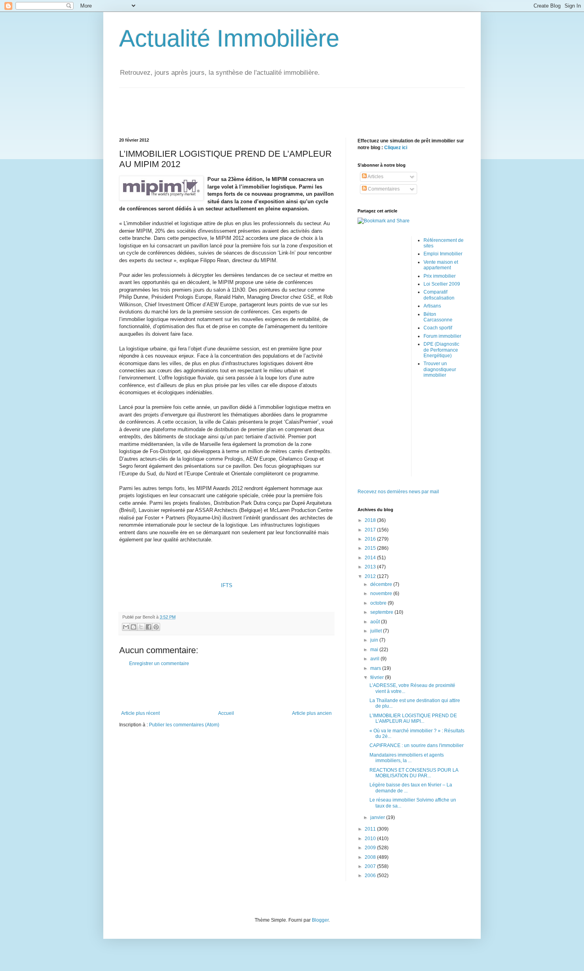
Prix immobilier (439, 276)
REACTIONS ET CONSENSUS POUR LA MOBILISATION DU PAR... (413, 772)
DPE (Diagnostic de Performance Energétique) (441, 349)
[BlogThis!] (133, 627)
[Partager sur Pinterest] (156, 627)
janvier (378, 817)
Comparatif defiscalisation (438, 294)
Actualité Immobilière (229, 38)
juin (374, 640)
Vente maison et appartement (440, 264)
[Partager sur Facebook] (149, 627)
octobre (379, 603)
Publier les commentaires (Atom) (184, 725)
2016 (371, 539)
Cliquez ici (395, 147)
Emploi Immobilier (442, 254)
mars (376, 668)
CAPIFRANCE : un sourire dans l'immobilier (416, 745)
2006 (371, 875)
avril (375, 659)
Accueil (226, 713)
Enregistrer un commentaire (159, 663)
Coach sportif (437, 328)
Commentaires (383, 189)
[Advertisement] (292, 106)
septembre (382, 612)
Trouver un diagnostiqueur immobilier (439, 369)
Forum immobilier (442, 336)
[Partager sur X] (141, 627)
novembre (381, 593)
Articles (375, 176)
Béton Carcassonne (438, 317)
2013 (371, 567)
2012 (371, 576)
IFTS (226, 585)
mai (374, 649)
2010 (371, 838)
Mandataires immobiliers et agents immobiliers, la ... (406, 757)
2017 (371, 530)
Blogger (320, 920)
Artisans (432, 306)
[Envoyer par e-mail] (126, 627)
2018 (371, 520)
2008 (371, 857)
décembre (381, 584)
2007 (371, 866)
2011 (371, 829)
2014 (371, 557)
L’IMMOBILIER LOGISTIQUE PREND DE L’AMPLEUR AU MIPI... (413, 718)
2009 (371, 847)
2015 (371, 548)
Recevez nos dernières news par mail (398, 491)
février (377, 677)
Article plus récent (140, 713)
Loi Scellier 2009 (441, 284)
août (375, 622)
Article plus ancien (312, 713)
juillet (376, 631)
